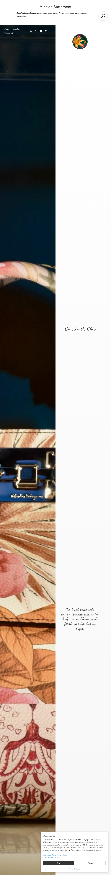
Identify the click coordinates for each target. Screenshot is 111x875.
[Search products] (103, 16)
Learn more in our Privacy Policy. (55, 855)
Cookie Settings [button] (74, 869)
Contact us (8, 32)
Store (6, 28)
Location (16, 28)
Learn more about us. (50, 857)
